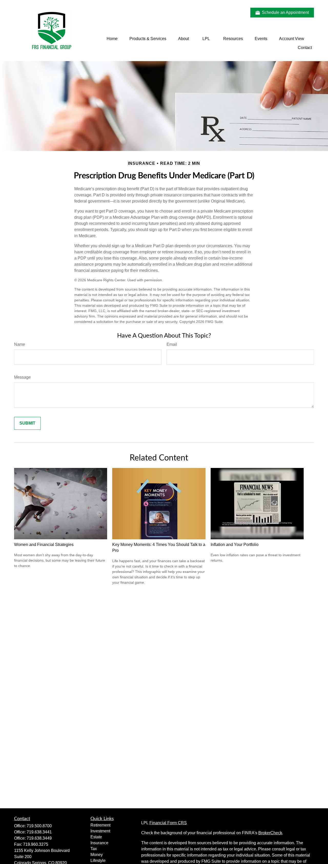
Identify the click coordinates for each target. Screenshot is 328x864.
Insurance (99, 843)
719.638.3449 (39, 838)
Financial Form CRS (168, 823)
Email (172, 344)
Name (19, 344)
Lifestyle (98, 860)
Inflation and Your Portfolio (235, 544)
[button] (112, 38)
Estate (96, 837)
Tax (93, 849)
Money (96, 854)
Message (22, 377)
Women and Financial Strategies (44, 544)
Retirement (100, 825)
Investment (100, 831)
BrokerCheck (270, 833)
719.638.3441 (39, 832)
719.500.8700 (39, 826)
